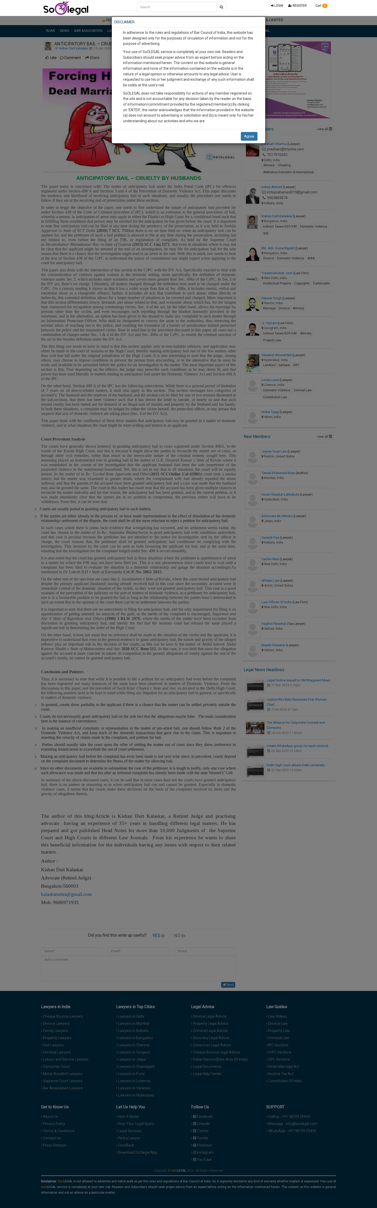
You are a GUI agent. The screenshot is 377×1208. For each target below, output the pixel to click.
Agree (249, 136)
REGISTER (299, 5)
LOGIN (278, 5)
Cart (320, 5)
